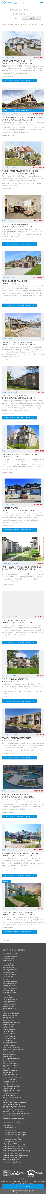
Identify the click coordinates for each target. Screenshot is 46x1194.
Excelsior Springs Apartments (11, 1003)
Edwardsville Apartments (10, 956)
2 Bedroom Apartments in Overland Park (14, 1134)
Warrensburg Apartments (10, 1042)
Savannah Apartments (9, 1035)
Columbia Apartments (9, 1001)
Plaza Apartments (8, 1076)
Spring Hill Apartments (9, 992)
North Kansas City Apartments (11, 1022)
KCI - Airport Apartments (10, 1063)
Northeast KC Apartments (10, 1070)
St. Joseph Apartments (9, 1038)
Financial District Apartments (11, 1058)
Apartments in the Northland (11, 1159)
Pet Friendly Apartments (10, 1143)
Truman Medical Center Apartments (13, 1085)
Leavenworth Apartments (10, 969)
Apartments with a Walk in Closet (12, 1157)
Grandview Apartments (9, 1008)
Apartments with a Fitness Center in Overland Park (17, 1152)
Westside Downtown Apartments (12, 1097)
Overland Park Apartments (10, 983)
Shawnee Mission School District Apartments (15, 1115)
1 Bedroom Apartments (9, 1127)
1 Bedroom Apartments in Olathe (12, 1138)
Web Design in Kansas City (18, 1192)
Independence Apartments (10, 1012)
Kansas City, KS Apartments (10, 964)
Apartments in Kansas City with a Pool (13, 1154)
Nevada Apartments (8, 1020)
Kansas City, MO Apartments (11, 1013)
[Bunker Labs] (39, 1173)
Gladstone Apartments (9, 1006)
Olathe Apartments (8, 980)
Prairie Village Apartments (10, 987)
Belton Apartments (8, 997)
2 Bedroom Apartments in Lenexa (12, 1141)
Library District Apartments (10, 1065)
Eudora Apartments (8, 958)
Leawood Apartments (9, 971)
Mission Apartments (8, 978)
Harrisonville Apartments (10, 1010)
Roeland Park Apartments (10, 988)
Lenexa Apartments (8, 972)
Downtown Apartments (9, 1054)
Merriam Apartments (8, 976)
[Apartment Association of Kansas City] (7, 1173)
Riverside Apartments (9, 1033)
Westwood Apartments (9, 996)
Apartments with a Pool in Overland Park (14, 1146)
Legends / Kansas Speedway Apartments (14, 1102)
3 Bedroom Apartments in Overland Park (14, 1136)
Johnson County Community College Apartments (17, 1113)
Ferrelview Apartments (9, 1004)
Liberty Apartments (8, 1019)
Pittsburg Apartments (9, 985)
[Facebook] (19, 3)
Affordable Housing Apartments (12, 1162)
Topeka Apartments (8, 994)
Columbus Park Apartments (10, 1051)
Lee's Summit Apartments (10, 1015)
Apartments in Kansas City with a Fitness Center (16, 1150)
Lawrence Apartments (9, 967)
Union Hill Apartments (9, 1088)
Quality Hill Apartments (9, 1079)
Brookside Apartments (9, 1045)
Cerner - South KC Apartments (11, 1047)
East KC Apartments (8, 1056)
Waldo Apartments (8, 1092)
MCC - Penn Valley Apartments (11, 1067)
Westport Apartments (9, 1095)
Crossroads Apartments (9, 1053)
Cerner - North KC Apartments (11, 1104)
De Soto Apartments (8, 955)
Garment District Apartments (11, 1060)
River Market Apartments (10, 1081)
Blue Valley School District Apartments (14, 1109)
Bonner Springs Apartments (11, 953)
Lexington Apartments (9, 1017)
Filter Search (25, 1186)
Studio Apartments (8, 1125)
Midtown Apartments (9, 1069)
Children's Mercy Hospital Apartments (13, 1049)
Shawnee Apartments (9, 990)
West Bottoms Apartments (10, 1093)
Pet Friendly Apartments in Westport (13, 1148)
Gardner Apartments (8, 962)
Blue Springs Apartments (10, 999)
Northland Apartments (9, 1072)
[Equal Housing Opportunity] (31, 1173)
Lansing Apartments (8, 965)
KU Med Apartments (8, 1101)
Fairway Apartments (8, 960)
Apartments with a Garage (10, 1161)
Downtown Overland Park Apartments (13, 1111)
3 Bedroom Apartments (9, 1130)
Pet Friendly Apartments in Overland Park (14, 1145)
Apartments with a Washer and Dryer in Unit (15, 1155)
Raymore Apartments (9, 1029)
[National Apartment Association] (15, 1173)
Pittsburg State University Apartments (13, 1118)
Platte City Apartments (9, 1028)
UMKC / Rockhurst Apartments (11, 1086)
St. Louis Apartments (8, 1040)
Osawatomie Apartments (10, 981)
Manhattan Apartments (9, 974)
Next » (6, 940)
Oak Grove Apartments (9, 1024)
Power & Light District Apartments (12, 1077)
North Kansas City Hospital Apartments (14, 1106)
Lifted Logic (32, 1192)
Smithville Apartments (9, 1036)
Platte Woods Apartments (10, 1074)
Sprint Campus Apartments (10, 1117)
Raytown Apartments (8, 1031)
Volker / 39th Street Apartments (12, 1090)
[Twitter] (23, 3)
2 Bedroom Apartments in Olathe (12, 1139)
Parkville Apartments (8, 1026)
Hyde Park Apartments (9, 1061)
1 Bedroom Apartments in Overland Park (14, 1132)
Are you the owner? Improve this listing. (19, 80)
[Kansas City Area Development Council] (23, 1173)
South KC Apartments (9, 1083)
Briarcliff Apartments (8, 1044)
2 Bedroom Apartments (9, 1129)
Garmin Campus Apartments (11, 1108)
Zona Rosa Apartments (9, 1099)
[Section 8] (23, 895)
